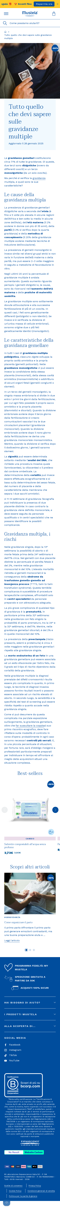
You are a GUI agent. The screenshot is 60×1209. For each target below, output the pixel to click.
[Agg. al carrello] (51, 832)
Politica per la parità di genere (23, 1196)
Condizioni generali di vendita (41, 1191)
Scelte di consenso (13, 1186)
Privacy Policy (35, 1186)
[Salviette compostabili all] (30, 850)
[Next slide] (55, 810)
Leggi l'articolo (12, 940)
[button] (30, 14)
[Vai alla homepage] (5, 32)
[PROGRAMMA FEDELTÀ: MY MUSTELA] (8, 967)
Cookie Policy (15, 1191)
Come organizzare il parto (18, 922)
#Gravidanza (12, 917)
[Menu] (6, 14)
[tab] (26, 950)
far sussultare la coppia (30, 725)
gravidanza (39, 178)
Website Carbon (33, 1152)
